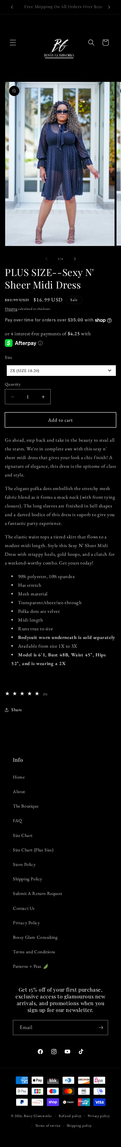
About (19, 791)
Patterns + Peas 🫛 (30, 966)
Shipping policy (79, 1125)
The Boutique (25, 806)
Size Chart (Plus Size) (33, 850)
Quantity (13, 384)
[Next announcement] (109, 7)
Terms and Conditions (34, 952)
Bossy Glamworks (38, 1115)
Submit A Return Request (37, 893)
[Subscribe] (101, 1027)
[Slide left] (46, 259)
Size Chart (23, 835)
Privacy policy (99, 1115)
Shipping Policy (27, 879)
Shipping (11, 309)
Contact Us (24, 908)
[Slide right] (75, 259)
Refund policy (70, 1115)
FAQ (17, 820)
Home (19, 777)
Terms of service (48, 1125)
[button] (13, 42)
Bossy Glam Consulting (35, 937)
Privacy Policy (26, 923)
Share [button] (16, 709)
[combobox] (61, 370)
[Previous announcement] (12, 7)
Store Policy (24, 864)
